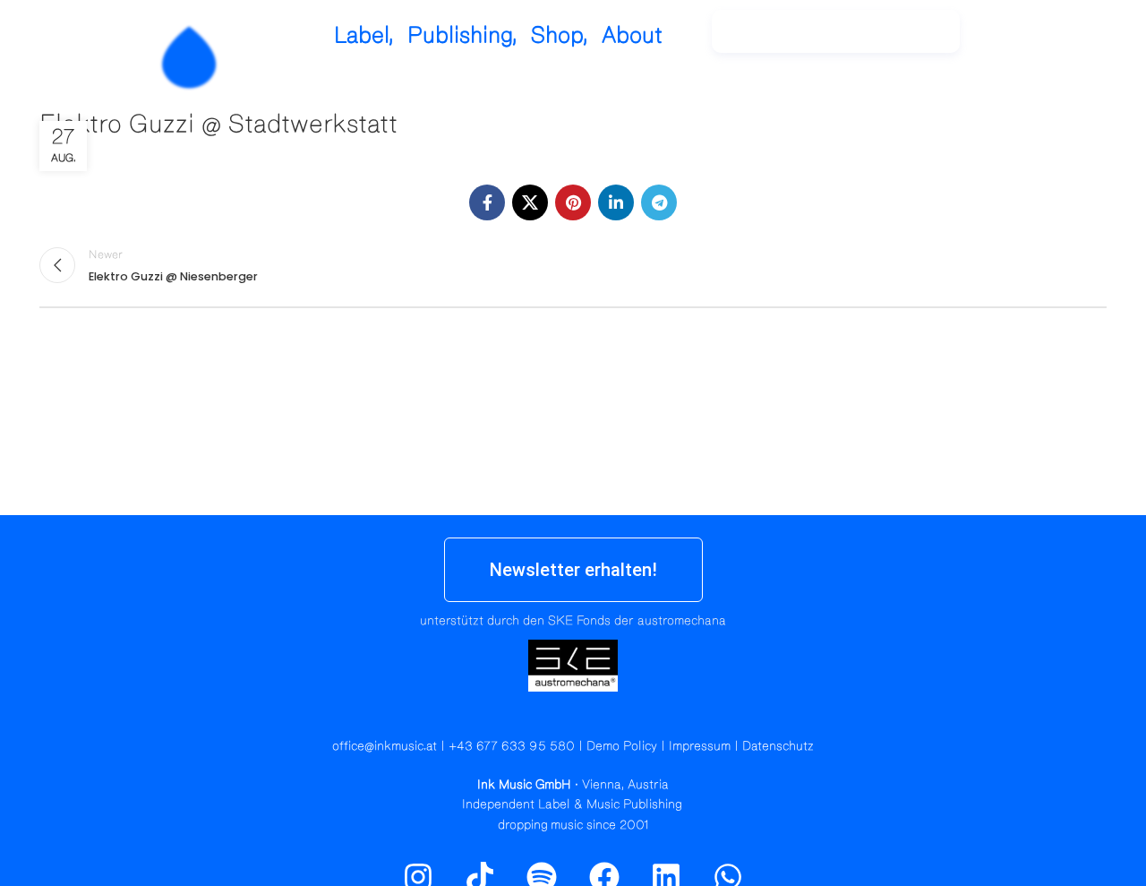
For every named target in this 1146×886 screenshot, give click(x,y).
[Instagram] (1020, 40)
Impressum (700, 746)
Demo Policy (621, 746)
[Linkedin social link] (616, 202)
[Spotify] (1059, 40)
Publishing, (462, 35)
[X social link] (530, 202)
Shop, (559, 35)
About (632, 35)
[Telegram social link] (659, 202)
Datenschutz (778, 746)
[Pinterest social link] (573, 202)
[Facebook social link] (487, 202)
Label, (364, 35)
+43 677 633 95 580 (512, 746)
